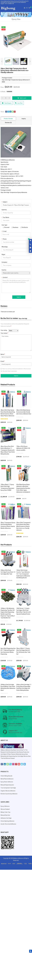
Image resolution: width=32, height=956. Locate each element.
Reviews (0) (8, 122)
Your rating (4, 330)
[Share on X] (8, 112)
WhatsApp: (5, 246)
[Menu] (24, 8)
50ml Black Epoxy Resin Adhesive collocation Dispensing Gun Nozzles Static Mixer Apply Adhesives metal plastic (23, 488)
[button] (11, 392)
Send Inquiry (7, 103)
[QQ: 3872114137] (30, 251)
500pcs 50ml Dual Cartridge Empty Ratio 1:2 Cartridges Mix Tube (8, 572)
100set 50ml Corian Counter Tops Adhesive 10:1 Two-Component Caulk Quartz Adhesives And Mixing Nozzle (23, 573)
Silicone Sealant (5, 809)
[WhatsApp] (7, 764)
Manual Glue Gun (5, 815)
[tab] (8, 118)
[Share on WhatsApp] (12, 112)
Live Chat (20, 103)
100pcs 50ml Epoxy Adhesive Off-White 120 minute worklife (23, 448)
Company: (4, 262)
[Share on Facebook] (6, 112)
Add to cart (23, 98)
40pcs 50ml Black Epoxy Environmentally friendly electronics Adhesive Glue (23, 412)
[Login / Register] (27, 8)
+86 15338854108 (9, 3)
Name (3, 354)
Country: (4, 270)
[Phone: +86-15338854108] (30, 244)
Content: (5, 277)
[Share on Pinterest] (15, 112)
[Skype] (10, 764)
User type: (4, 225)
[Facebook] (2, 764)
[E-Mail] (24, 764)
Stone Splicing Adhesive (7, 821)
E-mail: (4, 231)
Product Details (8, 118)
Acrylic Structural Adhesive (8, 824)
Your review (4, 333)
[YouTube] (19, 764)
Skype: (3, 254)
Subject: (4, 202)
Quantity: (4, 209)
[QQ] (22, 764)
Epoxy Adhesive (5, 806)
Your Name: (5, 217)
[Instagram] (13, 764)
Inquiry (24, 118)
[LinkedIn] (4, 764)
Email (3, 361)
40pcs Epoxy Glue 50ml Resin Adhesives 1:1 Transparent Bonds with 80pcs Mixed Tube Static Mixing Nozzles (8, 450)
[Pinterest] (16, 764)
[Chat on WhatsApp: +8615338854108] (30, 247)
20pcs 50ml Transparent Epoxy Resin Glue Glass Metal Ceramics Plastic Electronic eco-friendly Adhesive (23, 526)
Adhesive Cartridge (6, 818)
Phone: (4, 239)
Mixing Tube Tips (5, 812)
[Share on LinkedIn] (10, 112)
